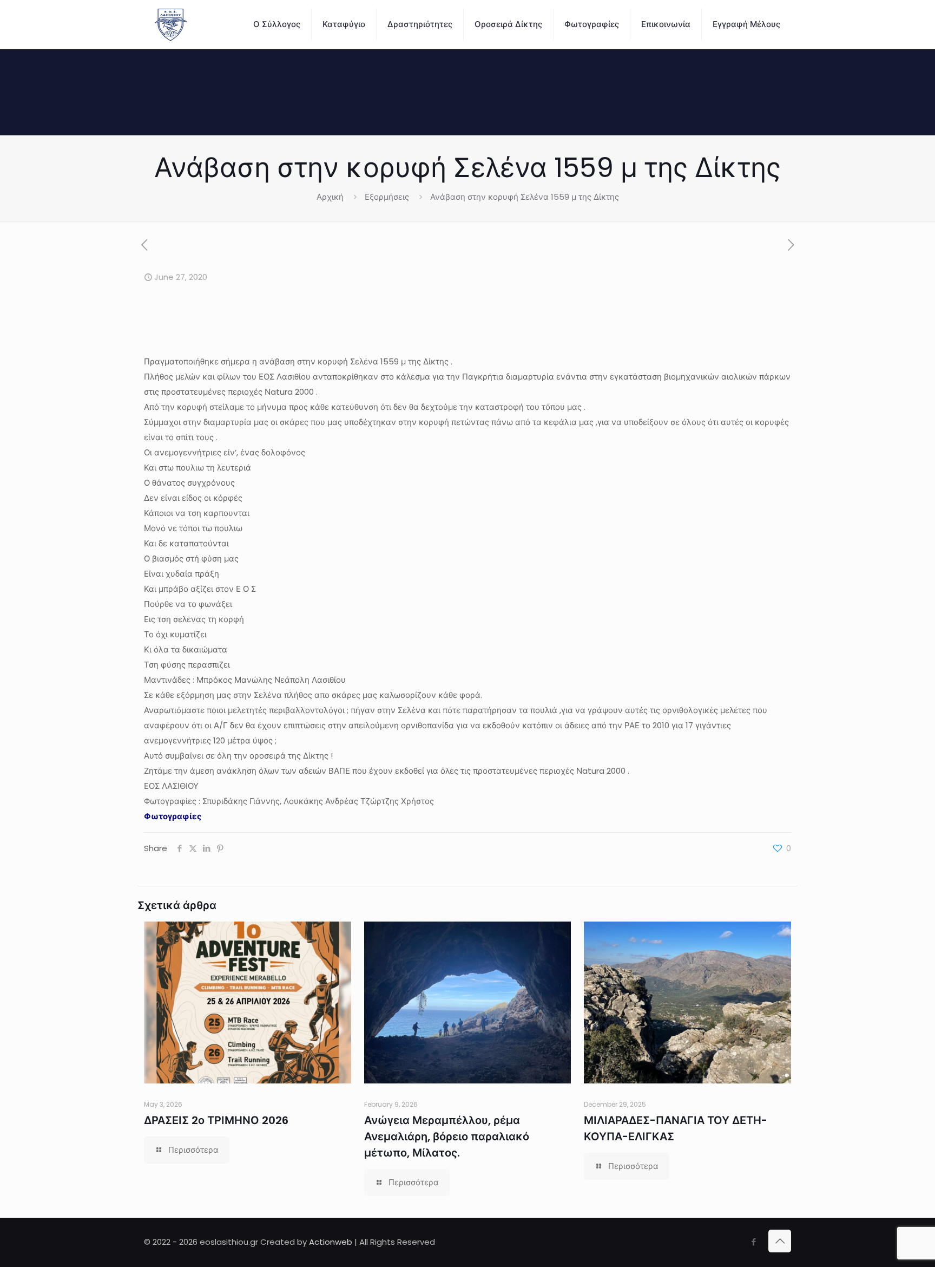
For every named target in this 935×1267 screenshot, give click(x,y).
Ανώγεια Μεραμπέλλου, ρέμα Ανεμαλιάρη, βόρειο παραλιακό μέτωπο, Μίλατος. (446, 1136)
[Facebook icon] (753, 1242)
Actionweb (330, 1242)
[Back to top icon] (779, 1241)
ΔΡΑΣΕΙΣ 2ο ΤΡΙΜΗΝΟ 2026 (216, 1120)
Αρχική (330, 197)
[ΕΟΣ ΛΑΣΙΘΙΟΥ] (171, 24)
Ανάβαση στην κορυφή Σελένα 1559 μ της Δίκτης (524, 197)
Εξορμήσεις (387, 197)
